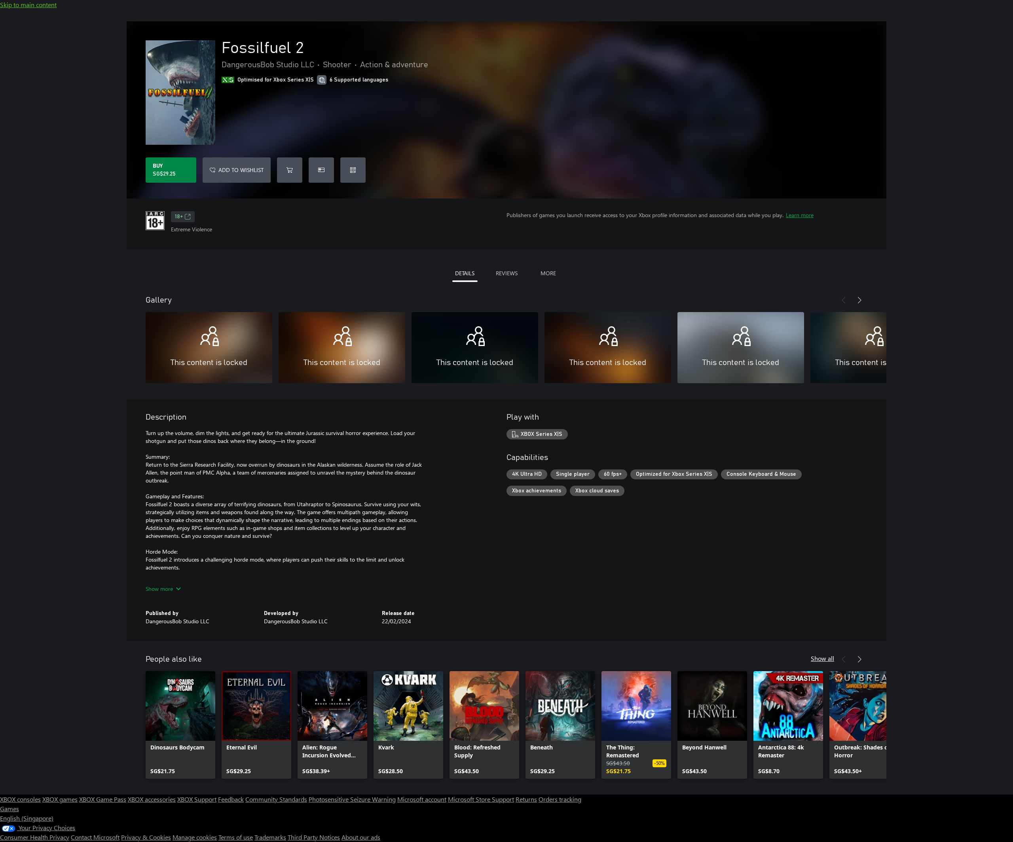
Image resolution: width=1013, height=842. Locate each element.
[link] (180, 725)
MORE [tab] (548, 273)
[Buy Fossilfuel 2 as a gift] (321, 170)
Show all (822, 658)
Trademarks (270, 837)
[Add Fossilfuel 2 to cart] (289, 170)
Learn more (800, 215)
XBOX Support (196, 799)
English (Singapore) (26, 818)
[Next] (859, 300)
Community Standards (276, 799)
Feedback (231, 799)
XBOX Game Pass (102, 799)
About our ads (360, 837)
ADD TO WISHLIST (241, 170)
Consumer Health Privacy (34, 837)
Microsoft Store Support (481, 799)
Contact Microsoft (95, 837)
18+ (179, 216)
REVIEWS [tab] (507, 273)
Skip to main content (28, 4)
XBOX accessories (152, 799)
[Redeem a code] (353, 170)
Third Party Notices (314, 837)
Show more (159, 588)
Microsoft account (421, 799)
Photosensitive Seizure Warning (352, 799)
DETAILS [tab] (464, 273)
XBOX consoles (20, 799)
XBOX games (60, 799)
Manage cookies (195, 837)
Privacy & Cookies (146, 837)
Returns (526, 799)
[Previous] (844, 300)
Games (9, 808)
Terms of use (235, 837)
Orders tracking (560, 799)
